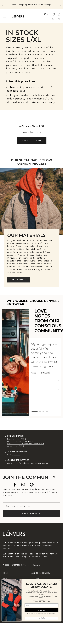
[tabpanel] (31, 229)
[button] (46, 14)
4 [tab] (47, 411)
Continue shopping (31, 140)
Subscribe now (31, 513)
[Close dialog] (59, 580)
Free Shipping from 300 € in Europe (31, 5)
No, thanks (41, 618)
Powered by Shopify (30, 565)
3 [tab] (43, 411)
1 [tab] (35, 411)
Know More (19, 280)
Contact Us (12, 463)
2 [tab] (40, 411)
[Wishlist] (53, 14)
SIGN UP (41, 610)
